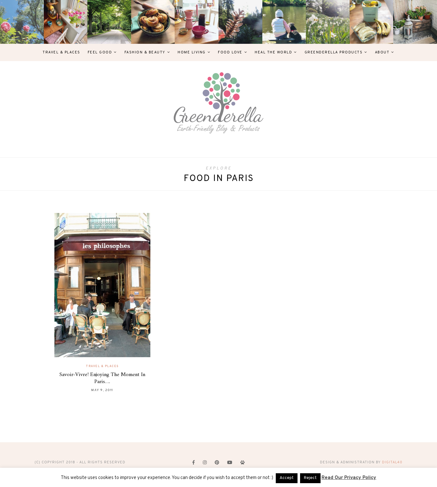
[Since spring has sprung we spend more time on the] (415, 22)
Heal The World (273, 52)
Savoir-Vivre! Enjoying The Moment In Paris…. (102, 378)
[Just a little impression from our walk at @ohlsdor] (22, 22)
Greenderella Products (334, 52)
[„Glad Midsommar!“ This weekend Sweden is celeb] (66, 22)
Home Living (192, 52)
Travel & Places (61, 52)
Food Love (230, 52)
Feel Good (100, 52)
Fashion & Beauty (144, 52)
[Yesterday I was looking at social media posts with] (109, 22)
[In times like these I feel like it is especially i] (240, 22)
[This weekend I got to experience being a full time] (284, 22)
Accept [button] (287, 478)
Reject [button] (310, 478)
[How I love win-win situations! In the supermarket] (371, 22)
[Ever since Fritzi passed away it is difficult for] (328, 22)
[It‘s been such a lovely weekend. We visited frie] (153, 22)
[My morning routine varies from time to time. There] (197, 22)
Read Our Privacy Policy (349, 478)
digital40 (392, 462)
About (382, 52)
